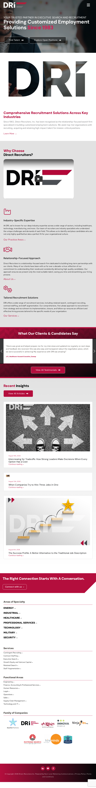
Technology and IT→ (12, 704)
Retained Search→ (11, 665)
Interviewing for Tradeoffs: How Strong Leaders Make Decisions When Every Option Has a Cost (48, 460)
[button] (2, 351)
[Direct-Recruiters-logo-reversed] (15, 3)
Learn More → (10, 133)
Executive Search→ (11, 659)
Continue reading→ (16, 464)
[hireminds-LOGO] (52, 735)
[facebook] (53, 768)
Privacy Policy (80, 774)
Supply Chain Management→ (15, 701)
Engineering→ (9, 682)
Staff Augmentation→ (12, 668)
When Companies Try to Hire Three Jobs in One (33, 484)
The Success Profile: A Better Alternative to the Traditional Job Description (47, 553)
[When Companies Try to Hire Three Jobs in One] (8, 476)
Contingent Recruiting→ (13, 653)
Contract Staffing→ (12, 656)
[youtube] (48, 768)
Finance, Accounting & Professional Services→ (22, 685)
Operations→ (9, 694)
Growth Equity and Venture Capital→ (18, 662)
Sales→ (6, 697)
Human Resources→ (12, 688)
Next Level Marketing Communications (58, 774)
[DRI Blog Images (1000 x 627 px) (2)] (48, 499)
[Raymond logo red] (32, 734)
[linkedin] (43, 768)
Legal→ (7, 691)
